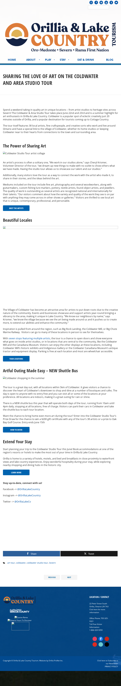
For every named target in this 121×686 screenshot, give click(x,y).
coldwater (21, 562)
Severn (52, 562)
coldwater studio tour (37, 562)
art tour (11, 562)
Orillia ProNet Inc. (56, 660)
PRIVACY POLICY (111, 666)
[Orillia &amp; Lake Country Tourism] (60, 36)
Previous (52, 577)
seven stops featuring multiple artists (29, 338)
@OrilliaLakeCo (22, 501)
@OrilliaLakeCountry (28, 489)
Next (69, 577)
